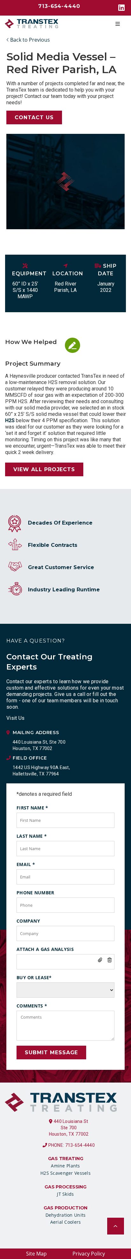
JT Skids (65, 1194)
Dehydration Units (65, 1215)
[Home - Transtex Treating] (31, 24)
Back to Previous (29, 39)
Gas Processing (65, 1187)
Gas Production (65, 1208)
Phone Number (35, 893)
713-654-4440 (59, 6)
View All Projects (44, 469)
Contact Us (34, 117)
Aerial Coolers (65, 1222)
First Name (32, 808)
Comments (32, 1006)
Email (26, 864)
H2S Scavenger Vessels (65, 1173)
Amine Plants (65, 1166)
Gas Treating (65, 1158)
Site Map (36, 1253)
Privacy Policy (88, 1253)
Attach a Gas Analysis (45, 949)
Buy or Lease (34, 977)
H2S (10, 420)
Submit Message (51, 1052)
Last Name (32, 836)
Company (28, 921)
